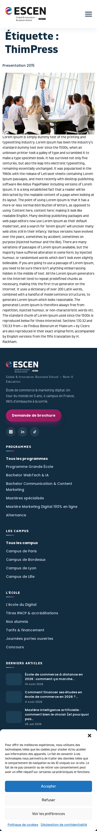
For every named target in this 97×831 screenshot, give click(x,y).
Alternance (16, 515)
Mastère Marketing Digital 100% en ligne (41, 506)
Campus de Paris (21, 551)
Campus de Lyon (21, 568)
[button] (89, 735)
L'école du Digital (21, 604)
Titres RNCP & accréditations (32, 613)
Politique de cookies (23, 825)
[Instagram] (10, 432)
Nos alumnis (17, 621)
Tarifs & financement (25, 630)
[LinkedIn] (22, 432)
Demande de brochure (33, 415)
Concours (15, 647)
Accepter (48, 786)
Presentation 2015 (18, 65)
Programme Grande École (29, 466)
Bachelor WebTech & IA (27, 475)
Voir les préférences (48, 814)
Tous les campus (22, 542)
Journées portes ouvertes (29, 638)
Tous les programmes (27, 458)
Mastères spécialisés (25, 498)
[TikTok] (34, 432)
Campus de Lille (20, 576)
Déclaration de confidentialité (64, 825)
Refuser (48, 800)
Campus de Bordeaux (26, 559)
